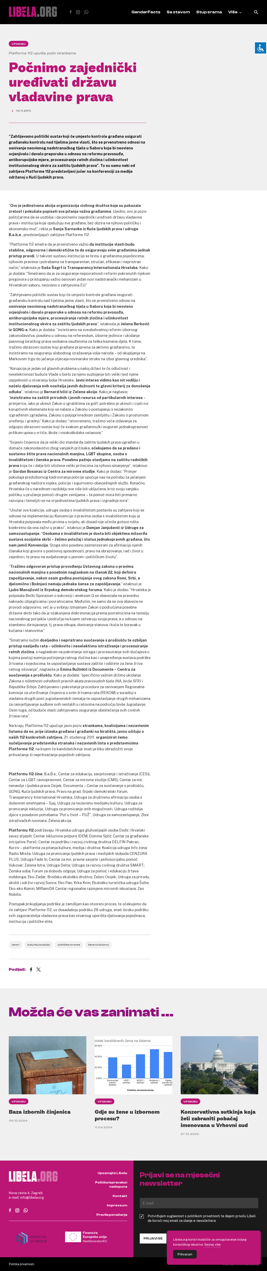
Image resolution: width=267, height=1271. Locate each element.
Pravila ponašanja (111, 1215)
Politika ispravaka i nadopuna (111, 1184)
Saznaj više (212, 1244)
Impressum (117, 1205)
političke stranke (69, 944)
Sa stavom (178, 12)
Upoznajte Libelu (112, 1173)
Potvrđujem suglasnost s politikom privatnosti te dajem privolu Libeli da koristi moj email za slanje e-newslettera (202, 1218)
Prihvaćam (185, 1254)
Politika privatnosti (21, 1264)
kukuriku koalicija (38, 944)
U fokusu (18, 44)
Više (232, 12)
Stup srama (209, 12)
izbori (15, 944)
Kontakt (120, 1196)
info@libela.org (32, 1197)
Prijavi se (153, 1238)
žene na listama (98, 944)
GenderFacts (145, 12)
